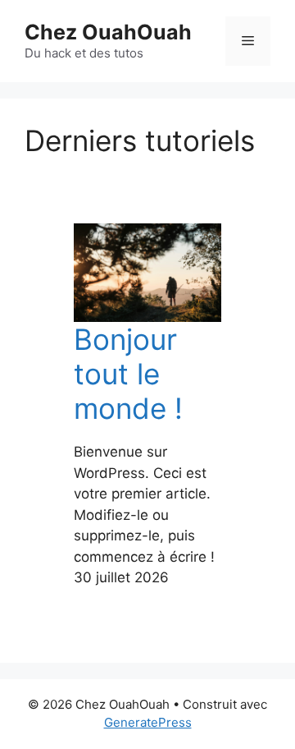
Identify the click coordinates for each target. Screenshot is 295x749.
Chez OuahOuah (108, 32)
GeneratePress (148, 722)
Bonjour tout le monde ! (128, 373)
